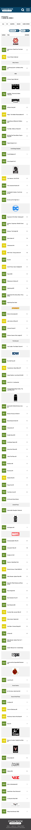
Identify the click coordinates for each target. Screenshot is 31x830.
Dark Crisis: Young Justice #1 (14, 252)
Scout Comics (15, 685)
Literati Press (15, 504)
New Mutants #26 (11, 605)
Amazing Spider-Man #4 (12, 540)
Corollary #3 (10, 702)
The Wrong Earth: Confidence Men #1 (15, 68)
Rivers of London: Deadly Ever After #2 (15, 740)
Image (18, 24)
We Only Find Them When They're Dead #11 (14, 136)
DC (7, 24)
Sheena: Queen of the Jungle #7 (14, 335)
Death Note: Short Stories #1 (13, 791)
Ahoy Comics (16, 62)
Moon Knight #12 (11, 590)
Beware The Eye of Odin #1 (13, 413)
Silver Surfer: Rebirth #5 (12, 619)
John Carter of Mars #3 (12, 321)
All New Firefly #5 (11, 107)
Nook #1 (9, 723)
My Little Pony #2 (11, 360)
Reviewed (12, 30)
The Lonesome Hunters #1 (13, 185)
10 (27, 548)
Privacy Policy (21, 826)
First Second (15, 341)
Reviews (27, 35)
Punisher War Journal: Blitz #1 (14, 612)
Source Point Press (15, 696)
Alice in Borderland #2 (12, 784)
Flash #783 (9, 274)
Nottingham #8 (10, 527)
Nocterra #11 (10, 470)
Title (8, 35)
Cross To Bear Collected (12, 57)
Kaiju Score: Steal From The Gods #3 (15, 50)
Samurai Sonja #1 (11, 328)
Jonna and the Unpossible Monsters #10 (15, 663)
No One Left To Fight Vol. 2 (13, 199)
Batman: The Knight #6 (12, 231)
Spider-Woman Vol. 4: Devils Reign (15, 647)
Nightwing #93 (10, 288)
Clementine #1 (10, 428)
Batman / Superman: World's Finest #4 (15, 224)
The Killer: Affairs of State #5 (14, 128)
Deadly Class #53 (11, 435)
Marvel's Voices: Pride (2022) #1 (14, 569)
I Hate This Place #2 (11, 456)
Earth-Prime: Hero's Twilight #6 (14, 266)
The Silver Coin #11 (11, 492)
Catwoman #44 (10, 245)
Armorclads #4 (10, 757)
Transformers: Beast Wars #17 (14, 368)
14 (27, 238)
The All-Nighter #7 (11, 154)
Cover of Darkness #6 (12, 709)
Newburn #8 (10, 463)
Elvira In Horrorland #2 (12, 314)
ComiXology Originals (15, 148)
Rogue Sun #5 (10, 485)
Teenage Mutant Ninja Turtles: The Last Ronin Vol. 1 (15, 389)
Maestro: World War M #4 (13, 562)
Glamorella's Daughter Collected (14, 510)
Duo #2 (9, 259)
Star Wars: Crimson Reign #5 (14, 626)
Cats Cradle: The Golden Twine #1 (14, 346)
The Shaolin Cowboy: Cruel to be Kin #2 (14, 192)
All (3, 24)
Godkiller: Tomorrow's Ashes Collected (13, 94)
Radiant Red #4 (10, 477)
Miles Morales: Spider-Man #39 (14, 576)
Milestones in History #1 (12, 281)
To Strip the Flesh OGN (12, 798)
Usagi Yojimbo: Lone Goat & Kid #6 (15, 375)
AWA (15, 73)
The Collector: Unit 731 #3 (13, 178)
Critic (23, 30)
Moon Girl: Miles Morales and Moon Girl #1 (15, 583)
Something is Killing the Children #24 (14, 121)
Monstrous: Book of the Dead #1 (14, 716)
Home (8, 826)
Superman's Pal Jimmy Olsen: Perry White (15, 295)
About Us (13, 826)
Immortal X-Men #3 (11, 548)
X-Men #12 (9, 633)
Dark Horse (26, 24)
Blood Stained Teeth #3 (12, 420)
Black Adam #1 (10, 238)
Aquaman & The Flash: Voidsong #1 (15, 217)
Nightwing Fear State (12, 302)
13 (27, 224)
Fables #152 (10, 771)
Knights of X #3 (10, 555)
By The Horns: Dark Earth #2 (13, 691)
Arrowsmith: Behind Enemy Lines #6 (15, 406)
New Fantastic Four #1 (12, 597)
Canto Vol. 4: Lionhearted (13, 382)
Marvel (12, 24)
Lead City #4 (10, 680)
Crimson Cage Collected (12, 79)
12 (27, 252)
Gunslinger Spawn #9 (12, 442)
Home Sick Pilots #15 (12, 449)
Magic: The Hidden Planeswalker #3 (15, 114)
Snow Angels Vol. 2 (11, 161)
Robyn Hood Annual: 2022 (13, 811)
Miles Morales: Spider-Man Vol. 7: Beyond (14, 640)
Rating (3, 35)
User (27, 30)
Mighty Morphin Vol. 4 (12, 143)
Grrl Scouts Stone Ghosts (13, 499)
